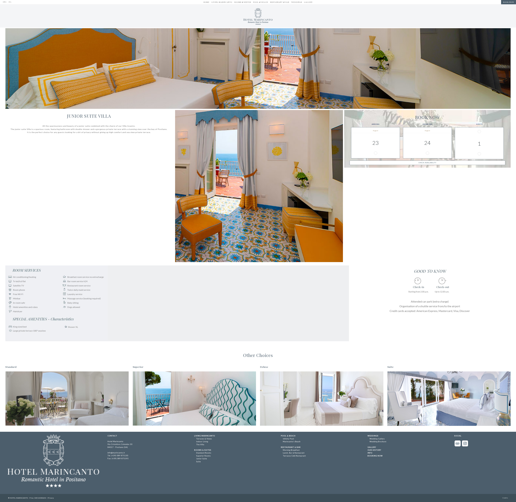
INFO (370, 453)
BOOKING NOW (375, 456)
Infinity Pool (288, 439)
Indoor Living (202, 441)
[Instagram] (465, 446)
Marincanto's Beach (291, 441)
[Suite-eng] (449, 398)
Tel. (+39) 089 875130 (118, 455)
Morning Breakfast (291, 450)
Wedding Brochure (378, 441)
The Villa (200, 444)
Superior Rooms (203, 456)
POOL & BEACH (288, 436)
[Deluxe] (321, 398)
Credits (505, 498)
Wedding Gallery (377, 439)
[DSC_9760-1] (194, 398)
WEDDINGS (373, 436)
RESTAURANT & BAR (291, 447)
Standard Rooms (203, 453)
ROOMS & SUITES (202, 450)
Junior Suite (201, 459)
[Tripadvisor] (457, 446)
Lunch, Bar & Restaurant (293, 453)
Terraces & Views (204, 439)
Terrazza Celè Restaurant (294, 456)
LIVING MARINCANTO (204, 436)
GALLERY (372, 447)
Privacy (51, 498)
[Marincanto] (258, 16)
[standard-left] (67, 398)
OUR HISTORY (374, 450)
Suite (198, 461)
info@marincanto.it (116, 453)
